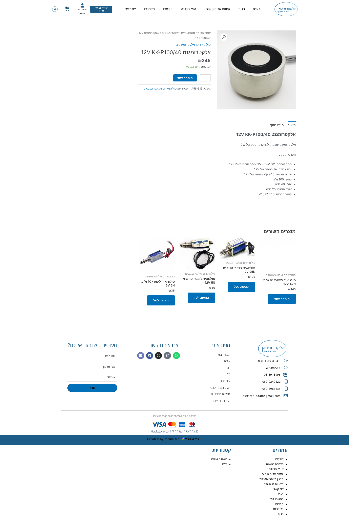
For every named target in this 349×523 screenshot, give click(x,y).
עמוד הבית (204, 32)
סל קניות (278, 509)
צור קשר (130, 9)
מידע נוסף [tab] (277, 125)
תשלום (279, 504)
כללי (224, 464)
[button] (55, 9)
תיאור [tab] (292, 125)
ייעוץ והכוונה (189, 9)
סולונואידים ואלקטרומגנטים (178, 32)
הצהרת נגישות (275, 464)
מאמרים (149, 9)
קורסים (167, 9)
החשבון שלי (277, 499)
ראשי (256, 9)
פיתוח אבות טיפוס (218, 9)
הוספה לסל (185, 78)
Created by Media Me (163, 439)
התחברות (82, 9)
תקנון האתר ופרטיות (271, 479)
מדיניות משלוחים (274, 484)
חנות (241, 9)
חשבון (82, 13)
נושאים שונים (219, 459)
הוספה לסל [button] (282, 299)
